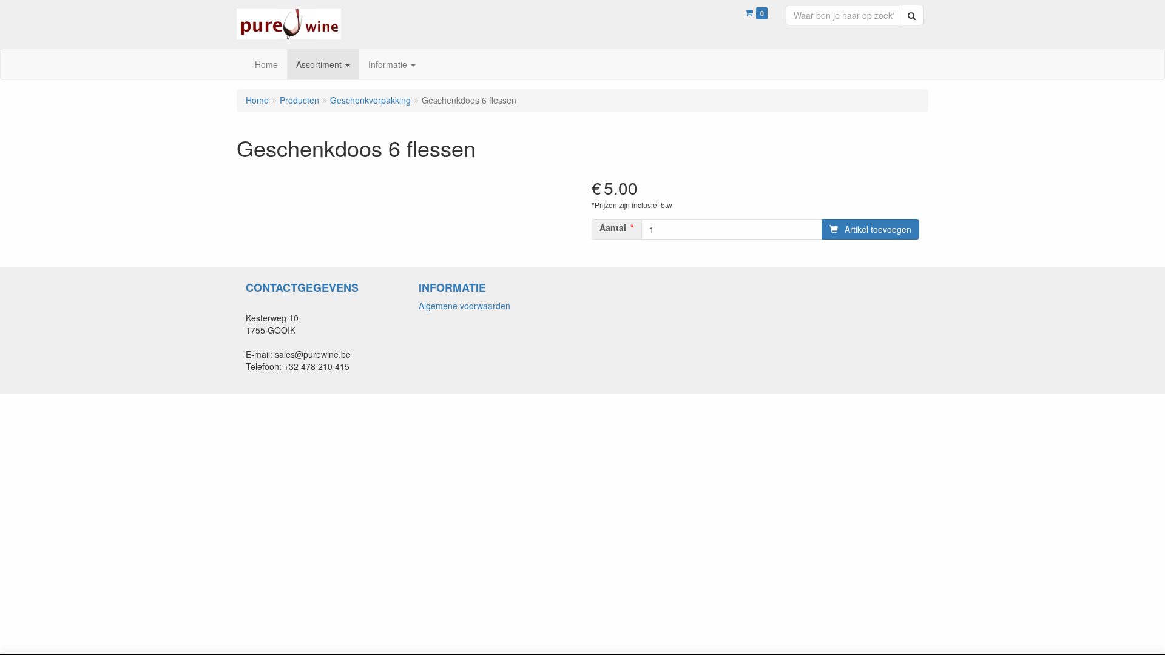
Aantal (612, 227)
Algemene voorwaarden (464, 306)
